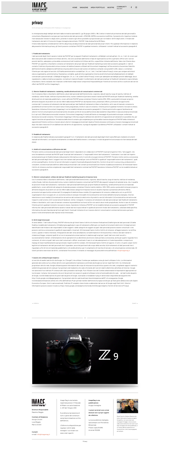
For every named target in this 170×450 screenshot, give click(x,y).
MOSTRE (110, 7)
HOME (74, 7)
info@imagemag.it (123, 250)
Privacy (85, 441)
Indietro (36, 303)
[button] (122, 7)
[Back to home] (40, 7)
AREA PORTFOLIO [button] (98, 7)
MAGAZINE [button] (84, 7)
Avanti (134, 303)
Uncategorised (66, 28)
